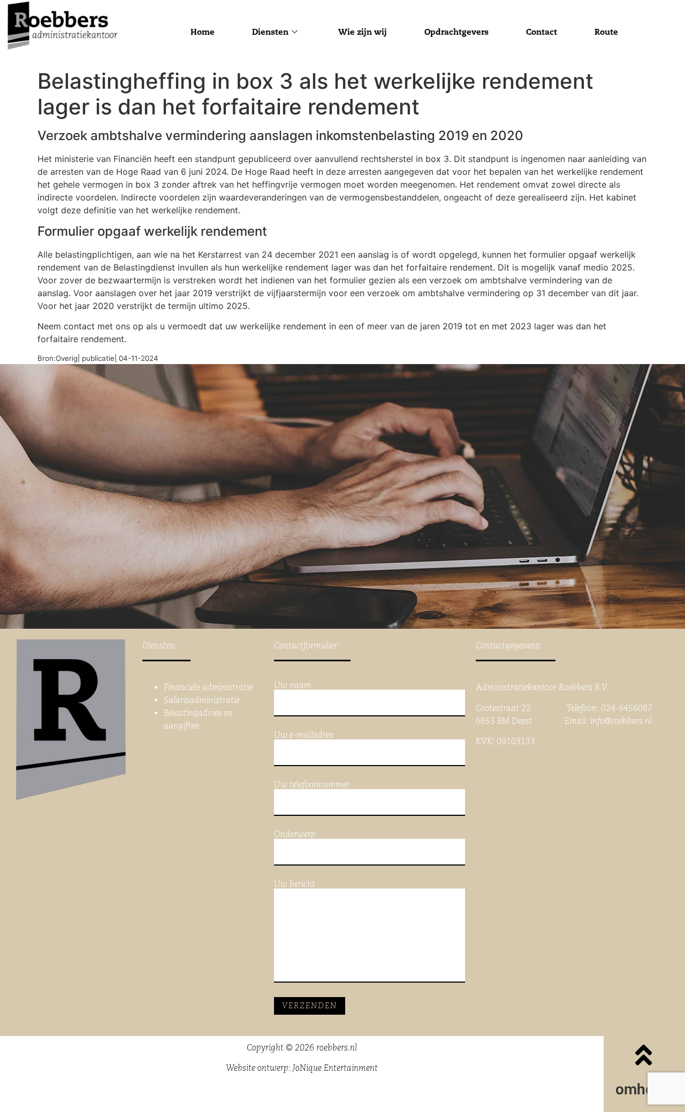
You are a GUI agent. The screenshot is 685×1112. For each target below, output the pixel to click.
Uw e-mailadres (303, 735)
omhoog (643, 1089)
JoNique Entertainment (335, 1068)
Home (203, 32)
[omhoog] (643, 1054)
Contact (541, 32)
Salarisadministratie (202, 700)
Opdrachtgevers (456, 32)
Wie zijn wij (362, 32)
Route (606, 32)
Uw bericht (294, 884)
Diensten (270, 32)
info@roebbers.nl (621, 721)
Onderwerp (295, 834)
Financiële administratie (208, 687)
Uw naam (292, 685)
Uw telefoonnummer (312, 785)
